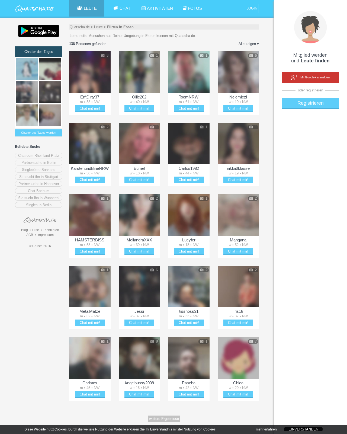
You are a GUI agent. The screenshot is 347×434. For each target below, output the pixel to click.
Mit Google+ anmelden (315, 77)
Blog (24, 230)
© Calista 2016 (40, 246)
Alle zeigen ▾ (249, 44)
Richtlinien (51, 230)
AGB (29, 235)
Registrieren (310, 103)
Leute (98, 27)
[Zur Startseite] (34, 12)
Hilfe (35, 230)
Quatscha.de (80, 27)
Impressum (45, 235)
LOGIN (251, 8)
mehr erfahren (266, 429)
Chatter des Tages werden (38, 132)
